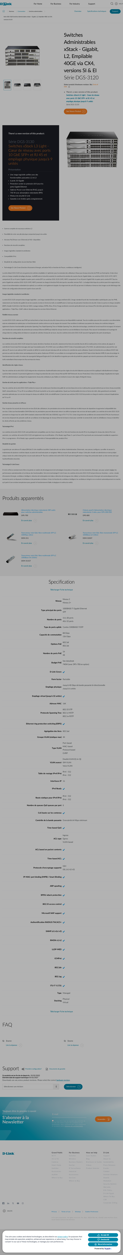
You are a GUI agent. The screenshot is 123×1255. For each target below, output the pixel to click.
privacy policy (63, 1237)
